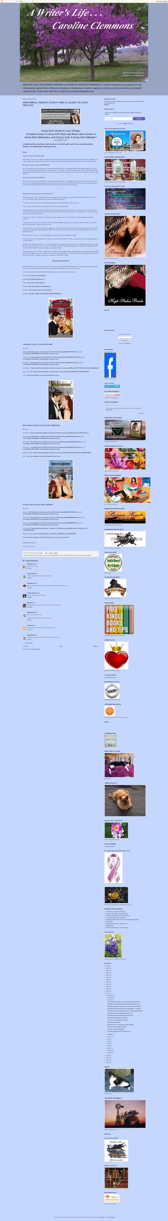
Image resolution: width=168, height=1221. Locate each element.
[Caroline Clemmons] (110, 377)
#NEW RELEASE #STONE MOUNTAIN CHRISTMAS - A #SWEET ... (124, 1008)
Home (61, 646)
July (109, 1039)
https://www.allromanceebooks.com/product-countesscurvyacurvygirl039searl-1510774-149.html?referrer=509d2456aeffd (65, 368)
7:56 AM (29, 588)
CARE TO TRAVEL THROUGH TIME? (117, 1027)
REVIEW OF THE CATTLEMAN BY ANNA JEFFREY (120, 1024)
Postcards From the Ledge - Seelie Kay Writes (116, 923)
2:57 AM (29, 568)
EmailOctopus (129, 123)
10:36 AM (29, 607)
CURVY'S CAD (79, 555)
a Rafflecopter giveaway (29, 542)
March (109, 1048)
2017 (107, 986)
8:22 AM (29, 639)
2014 (107, 993)
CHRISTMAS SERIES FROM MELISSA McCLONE (120, 1015)
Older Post (95, 646)
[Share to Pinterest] (57, 553)
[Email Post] (46, 552)
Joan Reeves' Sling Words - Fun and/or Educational (118, 915)
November (110, 997)
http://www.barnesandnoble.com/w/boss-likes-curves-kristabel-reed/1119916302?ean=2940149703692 (62, 452)
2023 (107, 973)
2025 (107, 968)
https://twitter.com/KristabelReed (36, 275)
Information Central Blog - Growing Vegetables (117, 913)
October (110, 1000)
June (109, 1041)
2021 (107, 977)
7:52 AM (29, 578)
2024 (107, 970)
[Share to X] (53, 553)
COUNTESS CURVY (54, 555)
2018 (107, 984)
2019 (107, 982)
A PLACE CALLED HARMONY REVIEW (117, 1020)
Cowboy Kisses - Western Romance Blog (115, 911)
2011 (107, 1060)
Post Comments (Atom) (34, 649)
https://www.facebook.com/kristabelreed (40, 290)
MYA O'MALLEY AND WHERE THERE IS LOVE (119, 1013)
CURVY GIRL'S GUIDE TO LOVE (68, 555)
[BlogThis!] (51, 553)
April (109, 1046)
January (109, 1052)
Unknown (29, 625)
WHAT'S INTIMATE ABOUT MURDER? (117, 1018)
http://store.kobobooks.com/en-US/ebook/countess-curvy (43, 375)
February (110, 1050)
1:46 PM (29, 620)
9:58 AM (29, 597)
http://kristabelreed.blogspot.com (35, 279)
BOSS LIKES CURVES (32, 555)
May (109, 1043)
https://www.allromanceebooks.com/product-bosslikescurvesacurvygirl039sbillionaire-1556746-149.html (60, 433)
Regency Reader (109, 925)
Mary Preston (30, 564)
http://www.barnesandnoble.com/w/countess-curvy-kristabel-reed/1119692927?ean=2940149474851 (61, 371)
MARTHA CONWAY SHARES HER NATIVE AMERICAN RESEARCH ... (125, 1011)
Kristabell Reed (87, 555)
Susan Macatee (31, 583)
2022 (107, 975)
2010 (107, 1062)
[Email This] (49, 553)
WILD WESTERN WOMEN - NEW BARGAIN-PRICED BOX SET (123, 1002)
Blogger (113, 1217)
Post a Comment (29, 643)
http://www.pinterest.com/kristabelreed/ (39, 286)
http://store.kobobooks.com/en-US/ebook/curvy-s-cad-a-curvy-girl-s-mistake (47, 537)
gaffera (103, 1217)
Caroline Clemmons (32, 593)
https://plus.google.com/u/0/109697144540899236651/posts (45, 293)
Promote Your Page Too (110, 378)
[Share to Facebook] (55, 553)
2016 (107, 988)
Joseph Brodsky (109, 410)
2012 (107, 1058)
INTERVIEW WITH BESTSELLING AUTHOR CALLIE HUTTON (123, 1004)
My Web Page (109, 921)
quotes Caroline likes (111, 405)
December (110, 995)
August (109, 1036)
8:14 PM (29, 630)
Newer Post (26, 646)
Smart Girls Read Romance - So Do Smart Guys (117, 927)
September (110, 1034)
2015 (107, 991)
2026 (107, 966)
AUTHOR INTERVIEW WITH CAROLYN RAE (119, 1031)
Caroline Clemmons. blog (43, 555)
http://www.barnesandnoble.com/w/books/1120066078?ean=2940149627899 (55, 533)
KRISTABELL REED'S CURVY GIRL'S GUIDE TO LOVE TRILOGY (124, 1006)
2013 (107, 1055)
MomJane (29, 602)
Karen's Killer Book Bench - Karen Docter (116, 917)
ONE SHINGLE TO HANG (114, 1022)
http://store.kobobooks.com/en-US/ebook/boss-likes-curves (43, 456)
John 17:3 (106, 104)
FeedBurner (128, 343)
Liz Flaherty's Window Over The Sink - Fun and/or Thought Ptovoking (122, 919)
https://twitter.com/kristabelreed (36, 283)
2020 (107, 979)
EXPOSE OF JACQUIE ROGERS (115, 1029)
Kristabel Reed (31, 573)
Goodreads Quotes (140, 413)
